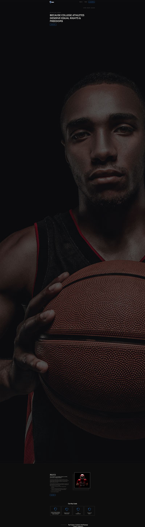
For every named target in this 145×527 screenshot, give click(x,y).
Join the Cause (53, 24)
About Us (81, 1)
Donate (86, 1)
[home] (51, 2)
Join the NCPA (92, 1)
